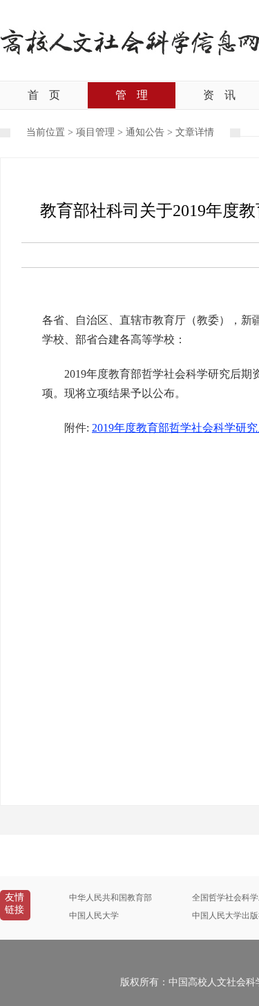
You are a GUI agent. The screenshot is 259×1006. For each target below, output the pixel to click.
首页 (44, 95)
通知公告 (145, 132)
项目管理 (95, 132)
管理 (131, 95)
